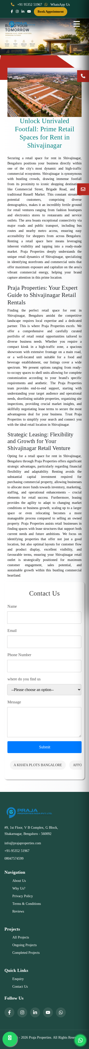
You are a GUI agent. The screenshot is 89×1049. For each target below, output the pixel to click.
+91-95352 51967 (16, 851)
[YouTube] (48, 1012)
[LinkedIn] (35, 1012)
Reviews (18, 911)
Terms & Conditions (26, 904)
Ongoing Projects (24, 945)
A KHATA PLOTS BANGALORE (38, 765)
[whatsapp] (61, 1012)
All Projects (20, 937)
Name (12, 606)
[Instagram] (22, 1012)
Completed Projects (26, 953)
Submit (44, 747)
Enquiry (18, 979)
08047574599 (13, 858)
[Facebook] (9, 1012)
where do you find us (24, 679)
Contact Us (20, 986)
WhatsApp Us (59, 4)
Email (12, 630)
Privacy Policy (22, 896)
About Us (19, 881)
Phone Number (19, 655)
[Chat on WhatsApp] (80, 1040)
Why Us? (18, 888)
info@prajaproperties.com (22, 843)
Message (14, 702)
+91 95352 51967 (29, 4)
